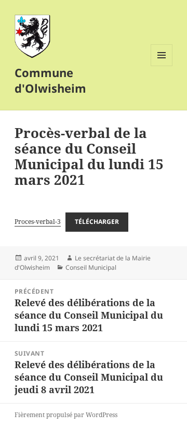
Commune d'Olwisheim (50, 80)
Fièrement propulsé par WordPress (66, 414)
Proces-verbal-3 (38, 221)
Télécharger (97, 221)
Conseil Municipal (90, 267)
